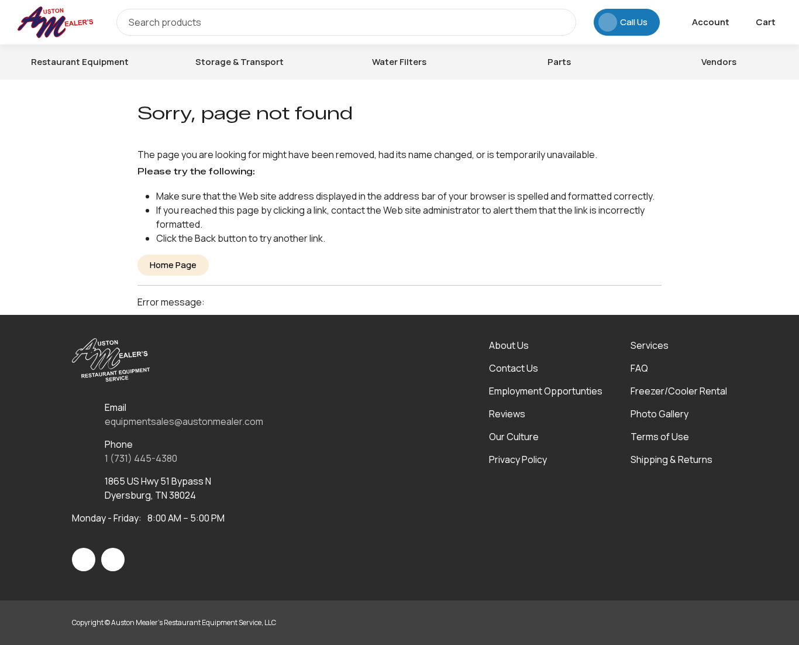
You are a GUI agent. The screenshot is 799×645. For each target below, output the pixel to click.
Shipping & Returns (671, 459)
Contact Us (513, 368)
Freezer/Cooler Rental (679, 391)
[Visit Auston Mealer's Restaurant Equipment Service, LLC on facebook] (83, 559)
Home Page (173, 265)
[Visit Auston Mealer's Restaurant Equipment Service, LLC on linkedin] (113, 559)
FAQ (639, 368)
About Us (509, 345)
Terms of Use (660, 436)
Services (650, 345)
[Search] (558, 22)
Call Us (634, 22)
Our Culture (514, 436)
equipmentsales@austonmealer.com (184, 421)
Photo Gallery (659, 413)
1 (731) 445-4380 (141, 458)
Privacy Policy (518, 459)
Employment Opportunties (545, 391)
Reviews (507, 413)
